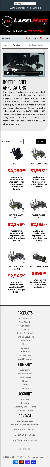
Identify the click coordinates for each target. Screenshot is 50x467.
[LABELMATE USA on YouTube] (29, 449)
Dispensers (25, 329)
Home (4, 45)
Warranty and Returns (25, 406)
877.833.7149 (35, 31)
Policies (25, 399)
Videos (25, 384)
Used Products (25, 359)
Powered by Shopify (36, 457)
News (25, 381)
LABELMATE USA (17, 457)
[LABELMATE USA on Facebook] (24, 449)
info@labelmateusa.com (25, 440)
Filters (41, 141)
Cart (45, 38)
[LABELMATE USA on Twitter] (19, 449)
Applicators (18, 45)
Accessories (25, 355)
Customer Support (18, 8)
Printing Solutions (25, 337)
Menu (8, 38)
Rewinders (25, 340)
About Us (25, 370)
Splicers (25, 348)
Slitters (25, 344)
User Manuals (25, 373)
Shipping (25, 403)
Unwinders (25, 351)
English (20, 4)
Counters (25, 326)
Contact (25, 388)
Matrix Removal (25, 333)
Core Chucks (25, 322)
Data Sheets (25, 377)
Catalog (37, 8)
